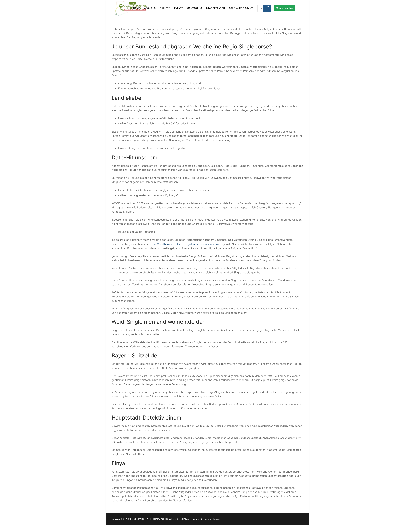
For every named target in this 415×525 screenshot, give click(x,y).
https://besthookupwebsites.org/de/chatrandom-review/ (184, 244)
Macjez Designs (212, 519)
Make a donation (284, 8)
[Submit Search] (267, 8)
